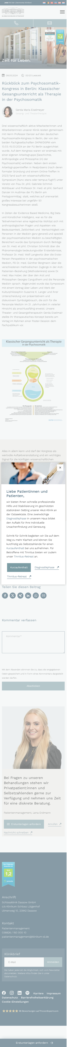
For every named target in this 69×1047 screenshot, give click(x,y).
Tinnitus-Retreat (24, 556)
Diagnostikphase (16, 518)
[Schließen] (60, 467)
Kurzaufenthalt (15, 548)
